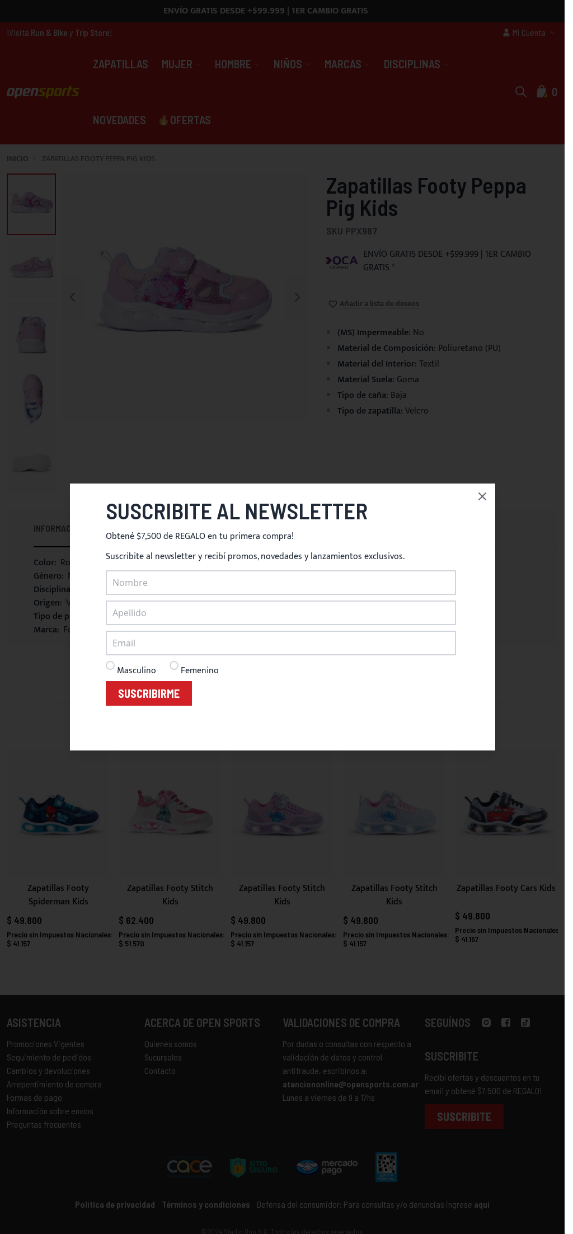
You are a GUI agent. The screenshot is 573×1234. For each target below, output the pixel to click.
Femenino (200, 670)
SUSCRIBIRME (149, 693)
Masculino (136, 670)
